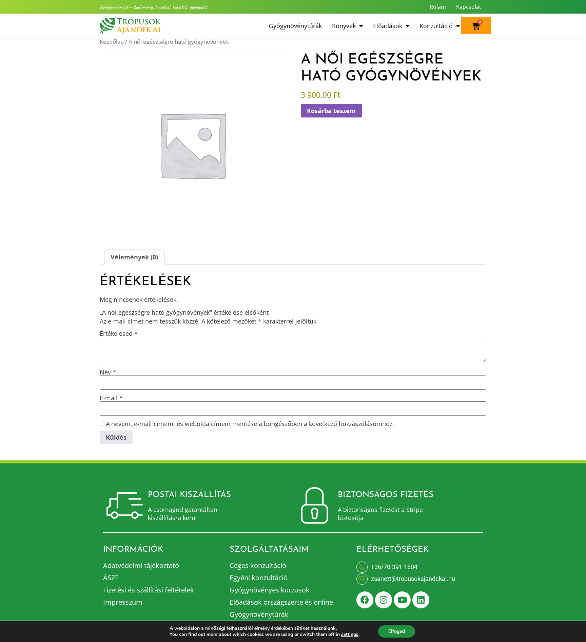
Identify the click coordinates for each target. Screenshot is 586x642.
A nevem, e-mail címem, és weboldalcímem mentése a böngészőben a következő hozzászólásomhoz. (250, 424)
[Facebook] (364, 599)
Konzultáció (436, 26)
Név (108, 372)
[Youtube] (402, 599)
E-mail (111, 398)
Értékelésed (119, 333)
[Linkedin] (420, 599)
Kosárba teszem (331, 111)
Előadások (387, 26)
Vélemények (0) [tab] (134, 257)
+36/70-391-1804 (394, 566)
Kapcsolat (468, 7)
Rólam (438, 7)
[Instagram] (383, 599)
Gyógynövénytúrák (295, 26)
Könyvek (344, 26)
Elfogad (396, 631)
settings (349, 634)
